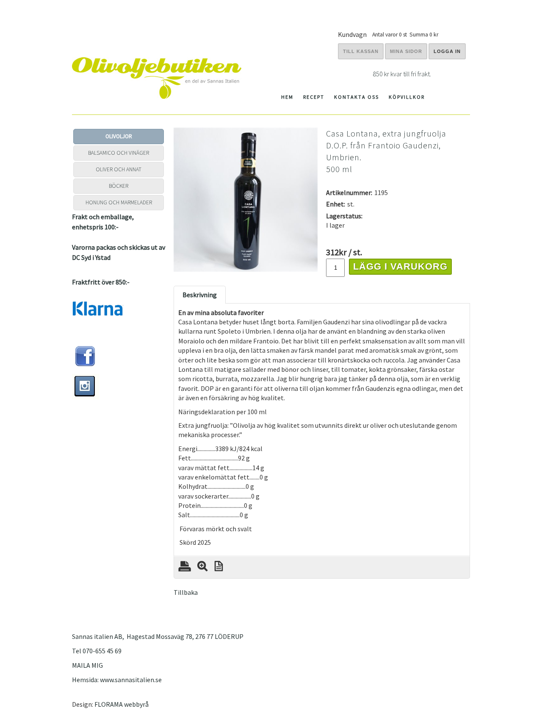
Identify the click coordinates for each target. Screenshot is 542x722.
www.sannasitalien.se (131, 679)
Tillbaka (186, 592)
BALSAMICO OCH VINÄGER (118, 152)
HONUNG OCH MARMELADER (119, 202)
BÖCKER (118, 186)
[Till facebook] (85, 364)
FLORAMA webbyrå (121, 704)
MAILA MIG (87, 665)
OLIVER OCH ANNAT (118, 169)
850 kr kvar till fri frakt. (402, 74)
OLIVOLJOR (118, 136)
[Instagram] (85, 397)
